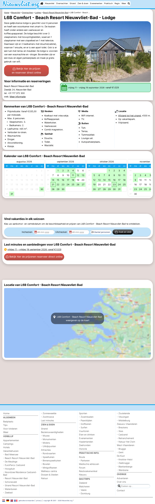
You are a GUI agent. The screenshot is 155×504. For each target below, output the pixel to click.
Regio (117, 3)
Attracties (46, 450)
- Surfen (83, 427)
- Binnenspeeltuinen (51, 460)
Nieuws (83, 474)
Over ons (121, 481)
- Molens (45, 442)
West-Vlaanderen (125, 445)
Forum (82, 467)
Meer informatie (18, 96)
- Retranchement (125, 438)
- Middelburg (123, 420)
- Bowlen (45, 464)
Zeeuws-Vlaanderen (127, 424)
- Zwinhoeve (47, 417)
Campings (8, 444)
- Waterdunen (10, 489)
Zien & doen (83, 3)
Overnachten (62, 3)
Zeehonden (85, 445)
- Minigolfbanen (49, 467)
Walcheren (84, 486)
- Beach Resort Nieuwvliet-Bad (19, 458)
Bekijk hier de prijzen (26, 70)
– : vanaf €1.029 (34, 249)
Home (6, 413)
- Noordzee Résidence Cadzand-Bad (20, 473)
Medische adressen (89, 464)
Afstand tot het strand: (129, 115)
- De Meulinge (10, 461)
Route (82, 457)
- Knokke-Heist (124, 459)
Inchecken (27, 232)
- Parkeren (84, 460)
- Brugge (121, 449)
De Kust (121, 456)
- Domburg (84, 493)
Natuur (44, 478)
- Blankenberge (124, 466)
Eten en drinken (87, 434)
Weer (124, 3)
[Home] (42, 3)
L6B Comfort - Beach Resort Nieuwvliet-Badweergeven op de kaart (79, 318)
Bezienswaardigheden (52, 432)
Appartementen (11, 440)
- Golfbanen (85, 424)
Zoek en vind (125, 232)
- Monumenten (48, 439)
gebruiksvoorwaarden (26, 500)
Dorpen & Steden (49, 474)
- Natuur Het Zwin (126, 441)
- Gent (120, 452)
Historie (83, 449)
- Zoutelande (123, 413)
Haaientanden (86, 441)
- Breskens (122, 427)
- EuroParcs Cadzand (14, 465)
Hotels (6, 447)
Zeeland (83, 483)
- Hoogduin (9, 468)
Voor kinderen (10, 428)
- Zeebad (8, 492)
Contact (121, 490)
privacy (39, 500)
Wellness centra (49, 471)
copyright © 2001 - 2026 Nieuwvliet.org (57, 500)
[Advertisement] (77, 206)
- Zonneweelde (48, 413)
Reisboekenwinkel (88, 471)
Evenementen (96, 3)
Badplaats (8, 421)
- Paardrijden (85, 420)
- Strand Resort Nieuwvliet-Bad (19, 485)
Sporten (83, 413)
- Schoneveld (10, 482)
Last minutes (47, 420)
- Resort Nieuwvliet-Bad (15, 478)
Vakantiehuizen (10, 451)
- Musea (45, 435)
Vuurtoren (84, 431)
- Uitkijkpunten (48, 446)
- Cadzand (122, 434)
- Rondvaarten (48, 453)
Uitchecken (61, 232)
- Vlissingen (123, 417)
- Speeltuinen (47, 457)
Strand (73, 3)
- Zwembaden (86, 417)
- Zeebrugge (123, 463)
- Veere (82, 490)
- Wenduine (122, 470)
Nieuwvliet (49, 3)
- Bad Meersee (10, 454)
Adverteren (122, 478)
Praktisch (108, 3)
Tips (5, 425)
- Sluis (120, 431)
